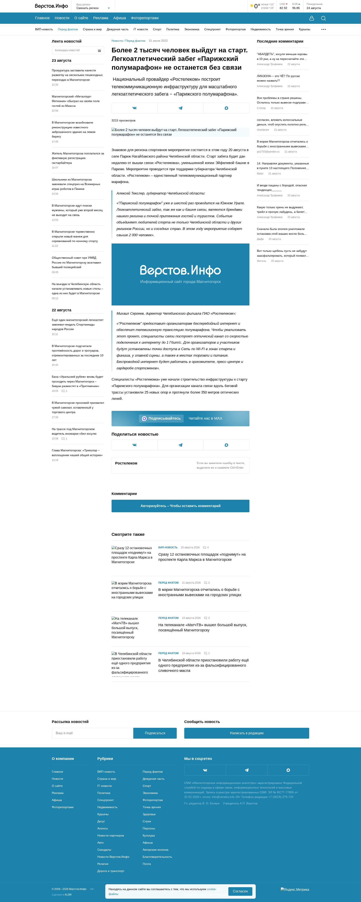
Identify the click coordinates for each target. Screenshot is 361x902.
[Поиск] (323, 18)
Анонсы (102, 828)
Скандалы (104, 849)
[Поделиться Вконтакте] (135, 108)
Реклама (100, 18)
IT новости (140, 29)
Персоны (149, 828)
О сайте (81, 18)
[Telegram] (246, 770)
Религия (102, 863)
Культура (149, 835)
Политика (172, 29)
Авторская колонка (155, 849)
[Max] (288, 770)
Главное (42, 18)
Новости (62, 18)
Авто (100, 842)
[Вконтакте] (205, 770)
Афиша (119, 18)
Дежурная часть (117, 29)
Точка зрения (285, 29)
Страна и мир (92, 29)
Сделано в (62, 894)
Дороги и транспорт (110, 871)
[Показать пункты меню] (324, 29)
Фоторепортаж (236, 29)
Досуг (101, 821)
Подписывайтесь (165, 418)
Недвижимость (261, 29)
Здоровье (149, 814)
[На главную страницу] (51, 6)
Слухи (147, 821)
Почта (147, 863)
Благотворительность (157, 856)
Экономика (191, 29)
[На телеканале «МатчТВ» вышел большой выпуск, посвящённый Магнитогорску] (132, 628)
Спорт (157, 29)
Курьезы (304, 29)
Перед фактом (68, 29)
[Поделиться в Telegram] (180, 108)
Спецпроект (212, 29)
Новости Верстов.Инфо (113, 856)
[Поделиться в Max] (226, 108)
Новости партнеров (110, 835)
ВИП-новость (44, 29)
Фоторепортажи (145, 18)
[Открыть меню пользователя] (311, 18)
